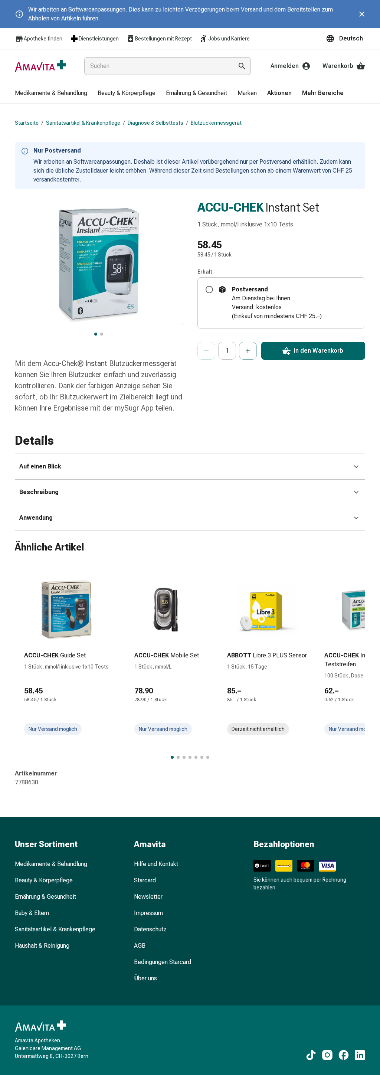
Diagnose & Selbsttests (155, 123)
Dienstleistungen (99, 39)
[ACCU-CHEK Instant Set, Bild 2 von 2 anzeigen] (101, 334)
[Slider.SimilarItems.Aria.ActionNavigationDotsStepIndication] (172, 757)
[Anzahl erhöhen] (248, 351)
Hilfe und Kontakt (156, 863)
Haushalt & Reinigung (42, 945)
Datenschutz (150, 929)
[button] (345, 38)
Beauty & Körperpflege (44, 880)
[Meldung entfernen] (362, 14)
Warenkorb (337, 65)
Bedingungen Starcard (162, 961)
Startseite (27, 123)
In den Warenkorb (318, 350)
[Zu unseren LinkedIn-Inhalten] (360, 1055)
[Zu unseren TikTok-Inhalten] (311, 1055)
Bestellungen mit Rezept (163, 39)
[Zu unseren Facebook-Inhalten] (343, 1055)
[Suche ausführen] (242, 66)
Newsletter (148, 896)
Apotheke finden (43, 39)
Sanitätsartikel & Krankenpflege (83, 123)
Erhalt (204, 271)
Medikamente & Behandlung (51, 863)
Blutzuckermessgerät (216, 123)
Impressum (148, 912)
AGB (139, 945)
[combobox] (157, 66)
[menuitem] (51, 93)
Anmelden (285, 65)
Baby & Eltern (32, 912)
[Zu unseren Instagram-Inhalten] (327, 1055)
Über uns (145, 978)
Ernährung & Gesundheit (45, 896)
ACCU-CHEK (230, 207)
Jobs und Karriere (229, 39)
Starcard (145, 880)
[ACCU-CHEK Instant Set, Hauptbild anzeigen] (95, 334)
